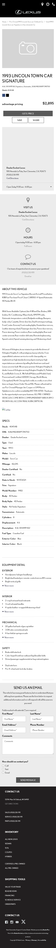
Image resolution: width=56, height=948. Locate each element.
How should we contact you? (15, 761)
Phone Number (37, 724)
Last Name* (35, 713)
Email (7, 772)
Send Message (28, 780)
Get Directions (12, 178)
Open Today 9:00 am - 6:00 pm (19, 186)
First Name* (7, 713)
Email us (28, 276)
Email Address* (9, 724)
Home (4, 21)
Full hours (28, 246)
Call (6, 765)
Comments (7, 735)
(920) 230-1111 (28, 272)
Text (6, 769)
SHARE (36, 120)
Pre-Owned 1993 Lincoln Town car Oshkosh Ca (26, 21)
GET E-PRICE (28, 113)
